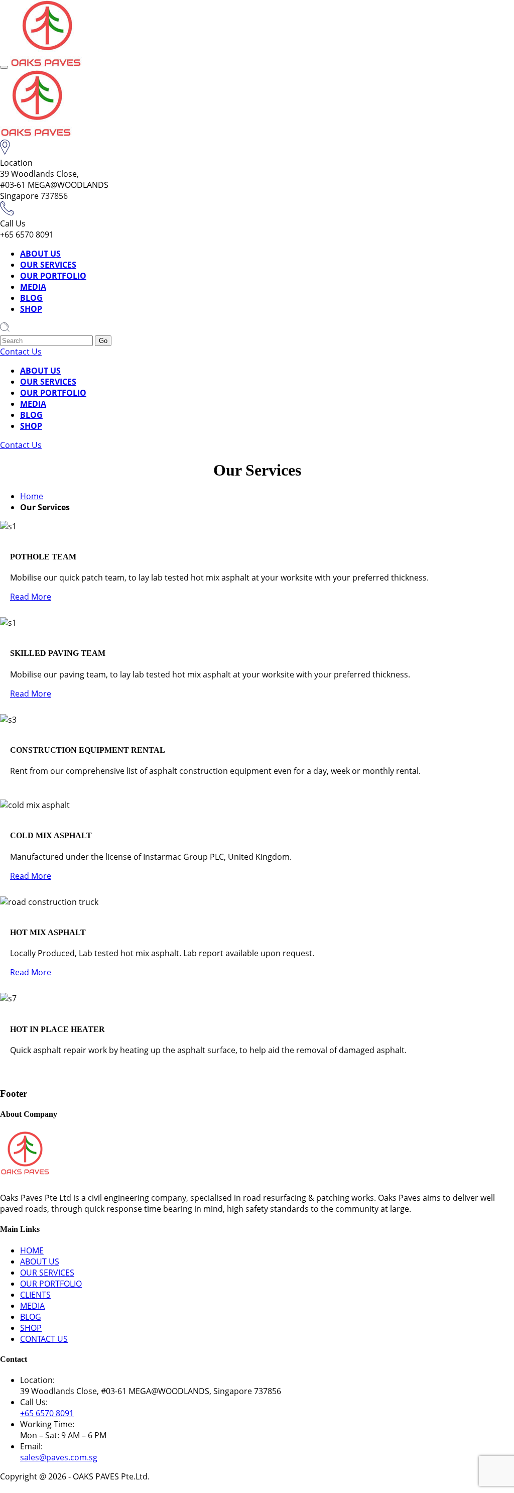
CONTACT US (44, 1338)
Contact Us (21, 351)
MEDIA (33, 286)
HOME (32, 1250)
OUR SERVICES (48, 264)
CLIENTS (35, 1294)
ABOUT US (40, 253)
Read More (30, 596)
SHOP (31, 308)
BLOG (31, 297)
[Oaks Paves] (46, 64)
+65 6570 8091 (47, 1413)
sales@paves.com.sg (58, 1457)
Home (31, 496)
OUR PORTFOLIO (53, 275)
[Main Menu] (4, 67)
